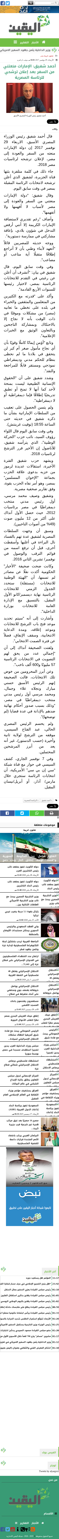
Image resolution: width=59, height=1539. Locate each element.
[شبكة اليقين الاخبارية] (29, 1167)
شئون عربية (48, 56)
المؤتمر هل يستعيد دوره (38, 1278)
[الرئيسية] (44, 42)
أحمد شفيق (46, 800)
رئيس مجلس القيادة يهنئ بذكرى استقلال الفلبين (26, 1295)
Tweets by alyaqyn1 (49, 1471)
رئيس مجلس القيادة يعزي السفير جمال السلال (27, 1290)
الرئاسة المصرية (30, 800)
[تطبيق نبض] (29, 1206)
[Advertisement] (29, 1245)
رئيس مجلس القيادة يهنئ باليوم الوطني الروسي (26, 1301)
